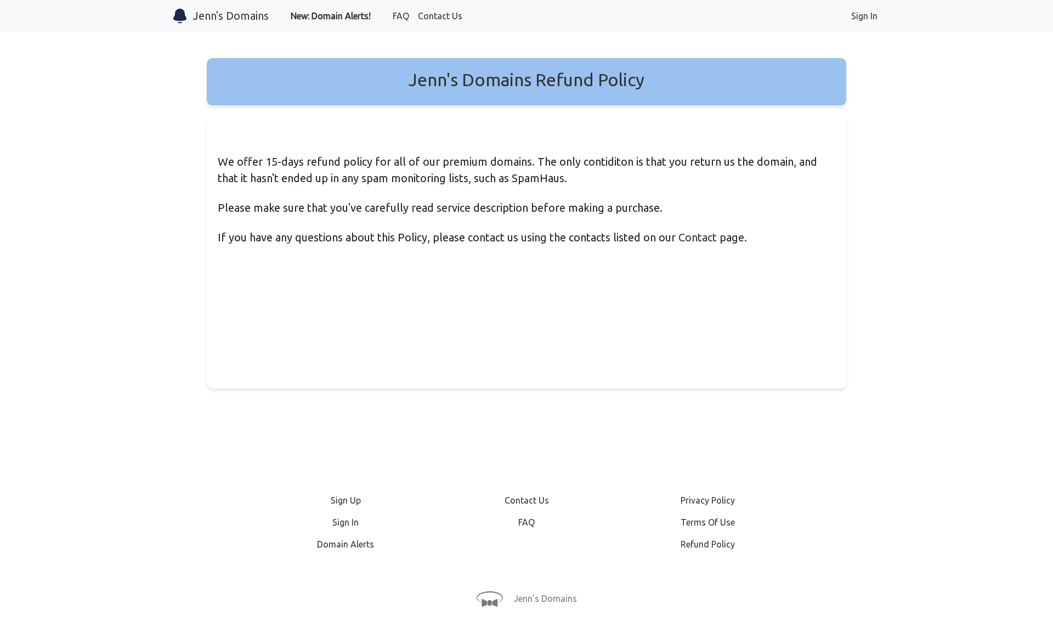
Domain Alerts (345, 544)
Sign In (864, 16)
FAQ (401, 16)
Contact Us (440, 16)
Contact (697, 237)
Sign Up (346, 500)
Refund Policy (708, 544)
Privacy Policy (708, 500)
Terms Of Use (708, 522)
